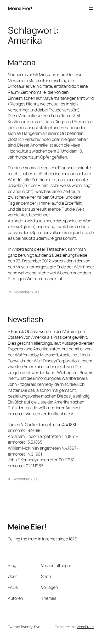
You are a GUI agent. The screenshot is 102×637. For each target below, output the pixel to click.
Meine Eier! (20, 8)
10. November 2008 (23, 478)
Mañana (21, 62)
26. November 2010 (23, 291)
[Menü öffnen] (91, 8)
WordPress (85, 626)
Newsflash (25, 319)
